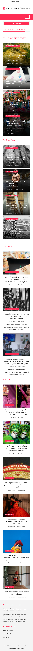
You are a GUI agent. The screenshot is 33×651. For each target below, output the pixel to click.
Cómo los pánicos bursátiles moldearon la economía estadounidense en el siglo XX (16, 279)
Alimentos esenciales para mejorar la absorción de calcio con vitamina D (14, 620)
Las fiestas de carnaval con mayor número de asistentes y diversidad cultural (16, 448)
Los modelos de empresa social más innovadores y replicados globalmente (15, 615)
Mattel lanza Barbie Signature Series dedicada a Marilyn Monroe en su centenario (16, 412)
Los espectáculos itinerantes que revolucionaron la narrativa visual (16, 485)
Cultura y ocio (10, 405)
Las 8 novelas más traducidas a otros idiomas (16, 593)
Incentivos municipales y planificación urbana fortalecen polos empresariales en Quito (16, 361)
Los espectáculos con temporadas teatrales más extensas (16, 521)
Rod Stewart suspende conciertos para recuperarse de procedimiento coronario (16, 557)
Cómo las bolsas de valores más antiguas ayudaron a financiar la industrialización (16, 316)
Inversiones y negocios (12, 271)
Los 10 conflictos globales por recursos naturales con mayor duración (15, 610)
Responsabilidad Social (12, 45)
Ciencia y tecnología (12, 147)
